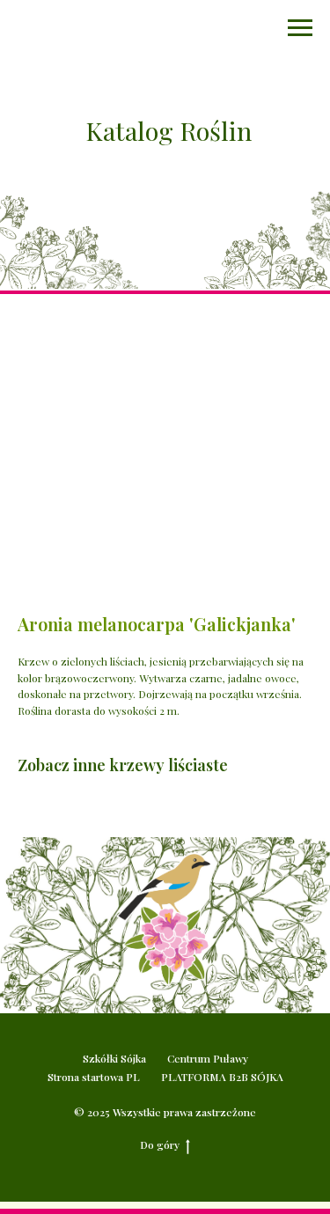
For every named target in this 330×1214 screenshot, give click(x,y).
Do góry (160, 1144)
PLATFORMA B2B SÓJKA (222, 1077)
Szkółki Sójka (114, 1058)
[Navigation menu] (300, 28)
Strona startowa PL (94, 1077)
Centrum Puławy (207, 1058)
